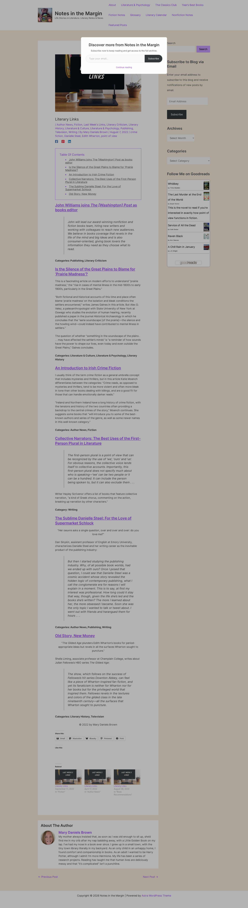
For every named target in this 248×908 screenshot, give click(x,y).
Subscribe (153, 58)
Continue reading (124, 67)
